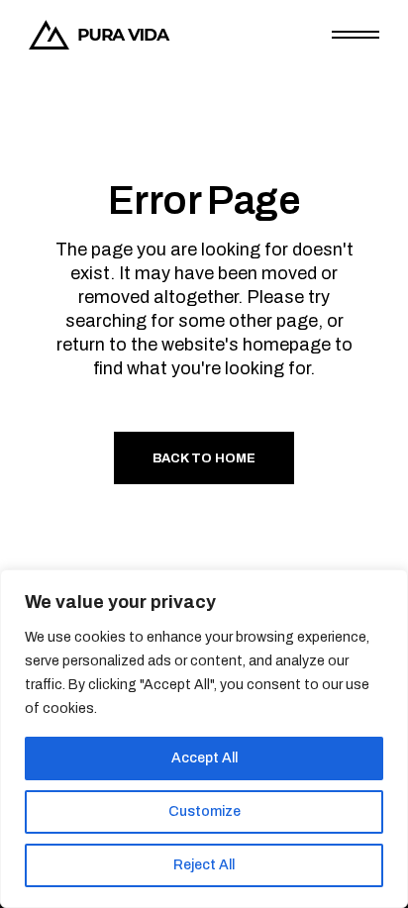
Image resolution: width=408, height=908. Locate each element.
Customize (204, 811)
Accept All (204, 758)
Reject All (204, 865)
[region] (204, 738)
